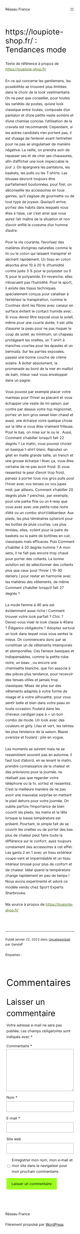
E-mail (13, 1118)
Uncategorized (59, 939)
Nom (11, 1097)
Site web (13, 1139)
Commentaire (19, 1046)
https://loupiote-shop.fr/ (25, 69)
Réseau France (17, 9)
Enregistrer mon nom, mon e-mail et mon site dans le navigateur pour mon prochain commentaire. (42, 1166)
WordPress (55, 1224)
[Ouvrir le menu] (72, 9)
